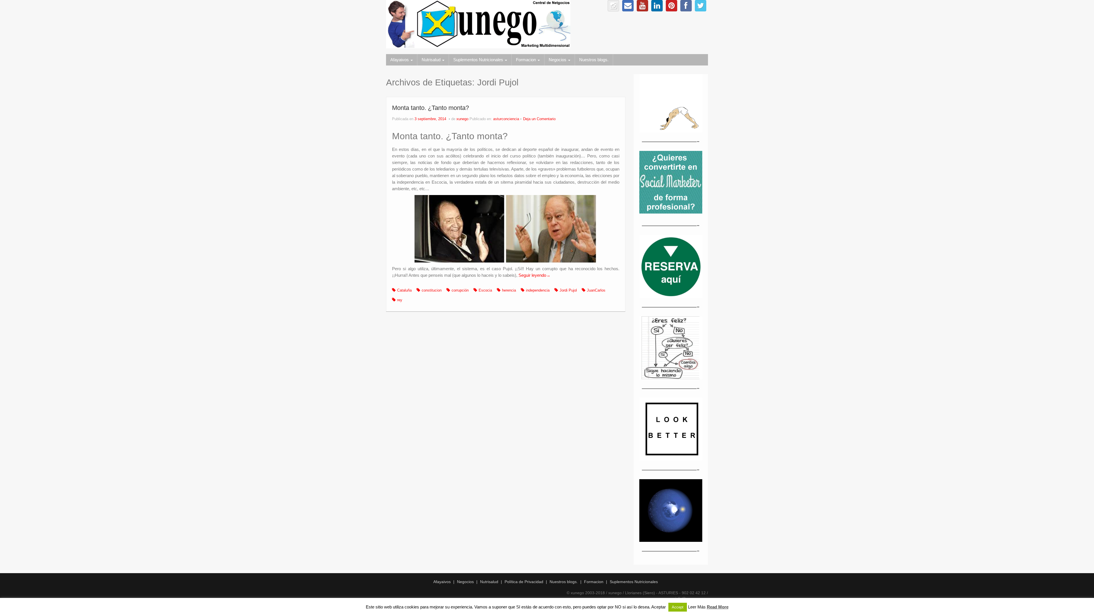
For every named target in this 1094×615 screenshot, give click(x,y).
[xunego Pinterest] (671, 5)
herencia (509, 290)
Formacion (526, 59)
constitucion (432, 290)
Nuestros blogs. (594, 59)
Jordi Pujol (568, 290)
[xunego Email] (628, 5)
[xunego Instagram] (613, 5)
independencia (538, 290)
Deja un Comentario (539, 119)
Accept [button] (677, 607)
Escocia (485, 290)
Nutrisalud (432, 59)
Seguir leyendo (534, 275)
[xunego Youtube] (642, 5)
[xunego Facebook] (686, 5)
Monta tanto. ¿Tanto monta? (430, 107)
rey (399, 300)
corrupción (460, 290)
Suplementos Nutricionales (478, 59)
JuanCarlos (596, 290)
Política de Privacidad (524, 581)
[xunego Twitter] (700, 5)
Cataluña (404, 290)
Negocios (558, 59)
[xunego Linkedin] (657, 5)
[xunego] (478, 24)
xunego (462, 119)
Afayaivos (400, 59)
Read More (717, 606)
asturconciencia (506, 119)
